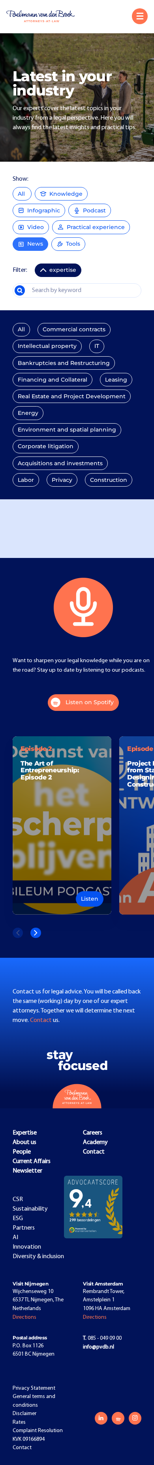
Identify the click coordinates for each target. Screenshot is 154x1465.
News (35, 243)
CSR (18, 1199)
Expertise (25, 1133)
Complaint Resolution (38, 1431)
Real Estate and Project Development (72, 396)
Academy (95, 1142)
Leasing (116, 379)
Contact (41, 1020)
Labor (26, 479)
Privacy (62, 479)
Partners (24, 1228)
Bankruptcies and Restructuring (64, 363)
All (22, 193)
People (22, 1152)
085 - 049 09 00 (102, 1338)
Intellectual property (47, 346)
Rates (19, 1422)
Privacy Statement (34, 1388)
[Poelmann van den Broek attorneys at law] (43, 16)
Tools (73, 243)
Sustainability (30, 1209)
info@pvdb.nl (98, 1347)
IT (96, 346)
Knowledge (66, 193)
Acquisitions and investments (60, 463)
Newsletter (27, 1171)
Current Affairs (32, 1161)
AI (15, 1237)
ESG (18, 1218)
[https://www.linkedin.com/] (101, 1418)
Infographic (43, 210)
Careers (92, 1133)
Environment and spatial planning (67, 429)
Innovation (27, 1247)
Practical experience (96, 227)
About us (24, 1142)
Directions (24, 1317)
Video (35, 227)
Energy (28, 412)
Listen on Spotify (90, 702)
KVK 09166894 (29, 1439)
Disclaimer (24, 1414)
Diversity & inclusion (38, 1256)
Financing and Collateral (52, 379)
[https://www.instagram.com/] (135, 1418)
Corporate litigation (45, 446)
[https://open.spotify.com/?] (118, 1418)
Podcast (94, 210)
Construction (108, 479)
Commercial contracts (74, 329)
